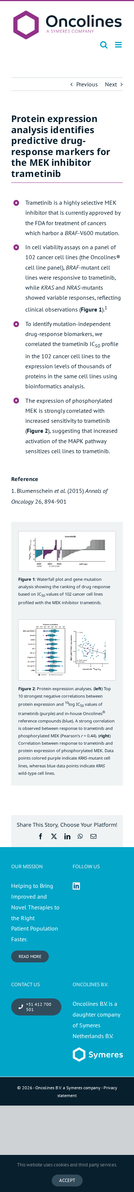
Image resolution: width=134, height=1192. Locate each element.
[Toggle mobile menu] (119, 45)
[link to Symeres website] (98, 1052)
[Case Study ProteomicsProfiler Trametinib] (67, 534)
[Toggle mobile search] (104, 45)
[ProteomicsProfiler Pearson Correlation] (67, 622)
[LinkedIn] (76, 886)
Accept (67, 1180)
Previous (87, 84)
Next (111, 84)
